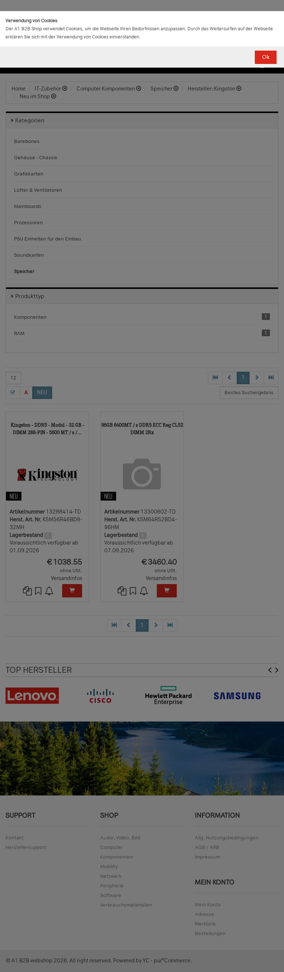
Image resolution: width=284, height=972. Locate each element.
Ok (265, 57)
